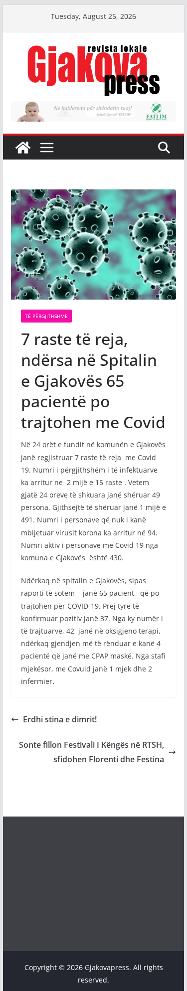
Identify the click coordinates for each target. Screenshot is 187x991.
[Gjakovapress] (23, 148)
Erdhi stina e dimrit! (60, 719)
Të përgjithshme (46, 316)
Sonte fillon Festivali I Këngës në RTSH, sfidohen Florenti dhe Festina (91, 752)
